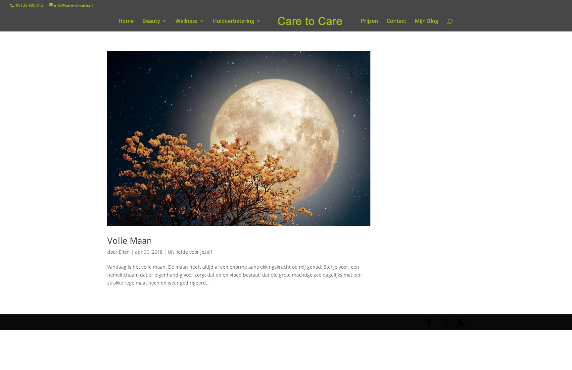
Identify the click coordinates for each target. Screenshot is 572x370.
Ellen (124, 252)
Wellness (186, 22)
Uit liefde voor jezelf (190, 252)
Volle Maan (129, 240)
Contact (396, 22)
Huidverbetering (233, 22)
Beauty (151, 22)
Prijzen (369, 22)
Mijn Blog (426, 22)
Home (126, 22)
